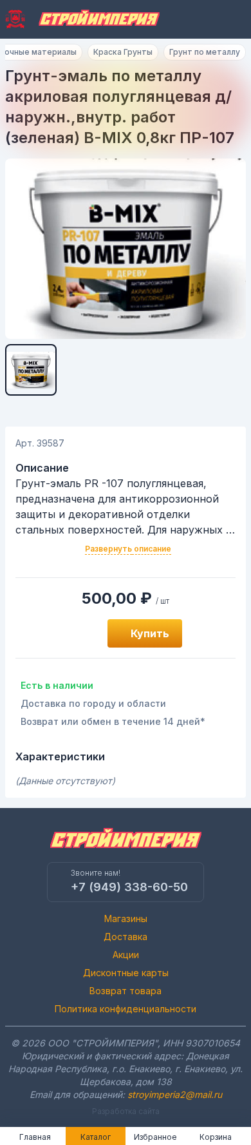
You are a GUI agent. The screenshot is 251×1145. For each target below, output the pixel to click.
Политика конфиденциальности (125, 1008)
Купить (150, 633)
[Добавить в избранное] (83, 633)
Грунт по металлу (204, 52)
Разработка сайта (126, 1111)
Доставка (125, 936)
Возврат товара (125, 990)
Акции (126, 954)
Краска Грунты (123, 52)
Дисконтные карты (126, 972)
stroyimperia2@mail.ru (174, 1094)
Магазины (125, 918)
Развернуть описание (128, 548)
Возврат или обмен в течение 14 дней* (113, 721)
